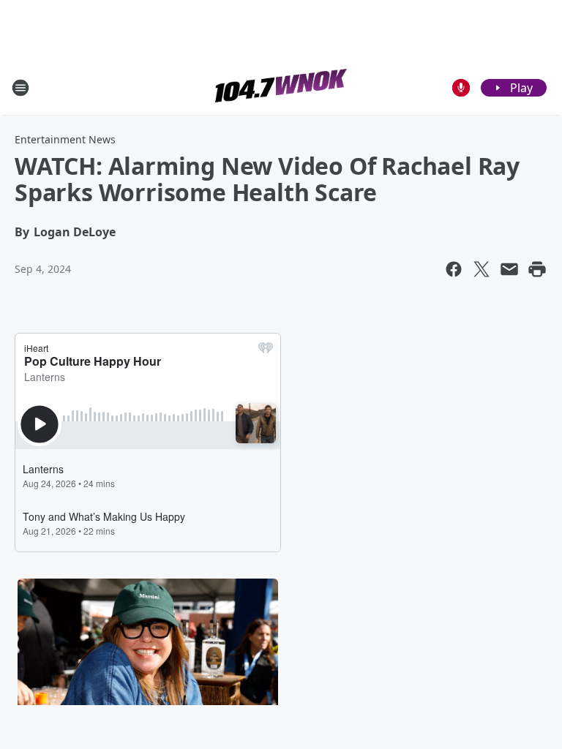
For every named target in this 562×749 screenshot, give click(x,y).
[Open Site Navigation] (20, 88)
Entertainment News (65, 139)
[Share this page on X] (481, 269)
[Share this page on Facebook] (453, 269)
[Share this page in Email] (509, 269)
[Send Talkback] (461, 88)
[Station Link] (281, 87)
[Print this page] (537, 269)
